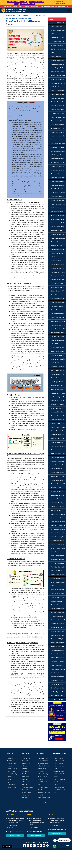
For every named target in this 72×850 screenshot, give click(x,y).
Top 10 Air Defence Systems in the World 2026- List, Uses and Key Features (58, 102)
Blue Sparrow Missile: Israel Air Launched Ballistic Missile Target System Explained (58, 574)
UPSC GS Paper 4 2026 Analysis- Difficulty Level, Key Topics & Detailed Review (58, 22)
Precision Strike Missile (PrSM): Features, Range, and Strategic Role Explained (58, 612)
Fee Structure (43, 761)
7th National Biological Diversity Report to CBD (58, 601)
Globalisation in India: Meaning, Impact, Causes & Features (58, 495)
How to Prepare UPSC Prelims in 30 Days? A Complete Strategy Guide (58, 385)
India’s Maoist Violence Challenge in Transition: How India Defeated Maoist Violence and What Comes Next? (58, 650)
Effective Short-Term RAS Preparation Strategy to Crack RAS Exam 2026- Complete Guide (58, 30)
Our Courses (26, 754)
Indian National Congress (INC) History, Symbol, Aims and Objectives (58, 393)
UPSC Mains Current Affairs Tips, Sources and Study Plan (58, 219)
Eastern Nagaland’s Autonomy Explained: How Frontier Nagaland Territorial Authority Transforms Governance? (58, 692)
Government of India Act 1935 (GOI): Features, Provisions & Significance (58, 514)
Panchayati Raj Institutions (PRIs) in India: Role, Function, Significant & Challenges (58, 276)
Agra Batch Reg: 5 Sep (27, 3)
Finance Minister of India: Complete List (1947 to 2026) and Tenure (58, 226)
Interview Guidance (25, 796)
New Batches (43, 763)
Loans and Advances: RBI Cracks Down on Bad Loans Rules (58, 347)
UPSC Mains (59, 763)
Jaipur (50, 815)
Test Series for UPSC (59, 791)
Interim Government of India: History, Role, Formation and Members (58, 204)
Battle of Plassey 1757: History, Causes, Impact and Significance (58, 291)
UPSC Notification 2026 (59, 770)
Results (10, 766)
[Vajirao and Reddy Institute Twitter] (28, 845)
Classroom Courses (26, 759)
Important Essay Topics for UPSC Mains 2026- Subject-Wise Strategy (58, 98)
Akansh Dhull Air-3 (44, 799)
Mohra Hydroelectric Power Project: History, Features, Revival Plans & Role (58, 423)
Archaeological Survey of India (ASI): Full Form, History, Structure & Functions (58, 529)
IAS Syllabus (59, 758)
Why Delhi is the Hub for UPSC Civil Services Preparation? (58, 230)
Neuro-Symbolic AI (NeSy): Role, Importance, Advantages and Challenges (58, 249)
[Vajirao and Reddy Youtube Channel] (34, 846)
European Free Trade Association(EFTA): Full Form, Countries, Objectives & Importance (58, 521)
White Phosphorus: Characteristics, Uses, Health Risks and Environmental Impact (58, 453)
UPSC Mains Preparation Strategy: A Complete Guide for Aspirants (58, 87)
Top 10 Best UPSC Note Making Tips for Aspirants (58, 272)
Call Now (8, 846)
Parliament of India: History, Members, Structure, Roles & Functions (58, 461)
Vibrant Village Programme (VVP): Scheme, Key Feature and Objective (58, 370)
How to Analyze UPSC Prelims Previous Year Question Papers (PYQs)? (58, 325)
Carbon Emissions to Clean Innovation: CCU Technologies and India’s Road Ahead (58, 654)
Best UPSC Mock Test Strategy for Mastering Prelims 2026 (58, 363)
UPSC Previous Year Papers (59, 780)
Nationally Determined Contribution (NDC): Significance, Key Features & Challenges (58, 484)
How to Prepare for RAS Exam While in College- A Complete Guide (58, 68)
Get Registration (44, 766)
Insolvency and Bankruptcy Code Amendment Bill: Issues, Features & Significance (58, 427)
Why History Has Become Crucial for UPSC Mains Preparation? (58, 155)
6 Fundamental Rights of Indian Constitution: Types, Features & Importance (58, 639)
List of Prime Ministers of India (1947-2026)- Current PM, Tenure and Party (58, 143)
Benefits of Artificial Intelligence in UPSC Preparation (58, 525)
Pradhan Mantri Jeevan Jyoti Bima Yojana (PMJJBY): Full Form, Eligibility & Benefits (58, 310)
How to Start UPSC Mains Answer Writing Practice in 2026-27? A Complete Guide (58, 75)
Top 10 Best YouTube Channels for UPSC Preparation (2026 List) (58, 83)
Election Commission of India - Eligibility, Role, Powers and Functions (58, 279)
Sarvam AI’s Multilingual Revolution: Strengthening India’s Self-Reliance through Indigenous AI (58, 695)
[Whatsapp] (55, 847)
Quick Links (41, 754)
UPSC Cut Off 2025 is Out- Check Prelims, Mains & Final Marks (58, 582)
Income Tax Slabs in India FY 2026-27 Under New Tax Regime (58, 578)
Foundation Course (26, 783)
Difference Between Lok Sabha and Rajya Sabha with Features (58, 419)
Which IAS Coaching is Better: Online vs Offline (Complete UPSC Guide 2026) (58, 344)
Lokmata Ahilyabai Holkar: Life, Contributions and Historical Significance (58, 151)
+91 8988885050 (12, 825)
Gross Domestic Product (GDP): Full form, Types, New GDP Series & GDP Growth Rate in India (58, 548)
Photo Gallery (12, 771)
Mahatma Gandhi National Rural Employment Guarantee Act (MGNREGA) (58, 605)
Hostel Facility (12, 774)
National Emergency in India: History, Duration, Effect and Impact (58, 298)
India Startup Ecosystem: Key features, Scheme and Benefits (58, 355)
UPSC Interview (60, 766)
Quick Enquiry (43, 774)
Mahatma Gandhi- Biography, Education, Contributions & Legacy (58, 177)
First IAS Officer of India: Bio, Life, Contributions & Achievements (58, 491)
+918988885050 (58, 1)
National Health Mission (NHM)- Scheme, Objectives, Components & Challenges (58, 174)
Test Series (27, 792)
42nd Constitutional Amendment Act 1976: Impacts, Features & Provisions (58, 616)
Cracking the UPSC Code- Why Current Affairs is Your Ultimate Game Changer (58, 41)
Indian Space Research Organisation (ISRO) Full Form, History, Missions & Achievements (58, 552)
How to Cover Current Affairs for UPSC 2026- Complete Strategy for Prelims (58, 404)
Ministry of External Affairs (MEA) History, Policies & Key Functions (58, 676)
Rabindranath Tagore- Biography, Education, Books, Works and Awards (58, 253)
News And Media (44, 803)
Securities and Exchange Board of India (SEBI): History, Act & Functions (58, 181)
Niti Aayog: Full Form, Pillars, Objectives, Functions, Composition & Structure (58, 480)
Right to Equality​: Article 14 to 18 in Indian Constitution (58, 438)
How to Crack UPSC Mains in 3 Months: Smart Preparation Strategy (58, 234)
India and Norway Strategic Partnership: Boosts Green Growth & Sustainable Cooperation (58, 268)
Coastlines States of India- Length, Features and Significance (58, 196)
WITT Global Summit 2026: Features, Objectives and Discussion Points (58, 510)
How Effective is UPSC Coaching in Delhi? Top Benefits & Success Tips (58, 105)
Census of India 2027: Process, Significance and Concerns (58, 317)
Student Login (43, 758)
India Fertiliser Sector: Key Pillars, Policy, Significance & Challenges (58, 238)
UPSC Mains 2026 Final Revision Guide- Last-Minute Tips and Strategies (58, 124)
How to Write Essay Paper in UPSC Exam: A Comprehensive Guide (58, 132)
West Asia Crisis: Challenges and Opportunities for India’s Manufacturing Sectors (58, 412)
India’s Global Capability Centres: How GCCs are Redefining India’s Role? (58, 680)
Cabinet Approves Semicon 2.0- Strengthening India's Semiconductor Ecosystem (58, 71)
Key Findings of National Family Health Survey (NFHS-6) (58, 211)
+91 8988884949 (33, 827)
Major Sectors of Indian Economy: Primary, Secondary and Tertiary (58, 450)
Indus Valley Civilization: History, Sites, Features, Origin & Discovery (58, 340)
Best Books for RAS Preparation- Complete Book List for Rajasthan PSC (58, 49)
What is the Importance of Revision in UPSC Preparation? (58, 257)
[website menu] (69, 10)
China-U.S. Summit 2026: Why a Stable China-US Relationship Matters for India (58, 287)
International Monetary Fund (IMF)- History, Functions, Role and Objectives (58, 185)
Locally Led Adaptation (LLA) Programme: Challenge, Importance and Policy (58, 366)
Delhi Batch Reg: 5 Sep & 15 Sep (17, 1)
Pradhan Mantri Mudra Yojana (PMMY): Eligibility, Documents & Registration (58, 431)
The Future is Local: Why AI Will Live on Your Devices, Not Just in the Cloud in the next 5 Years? (58, 699)
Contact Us (11, 784)
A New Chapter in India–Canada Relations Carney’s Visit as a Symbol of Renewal (58, 642)
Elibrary (10, 776)
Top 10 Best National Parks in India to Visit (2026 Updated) (58, 306)
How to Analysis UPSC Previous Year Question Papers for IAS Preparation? (58, 56)
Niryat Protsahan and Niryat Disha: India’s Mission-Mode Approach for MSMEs (58, 665)
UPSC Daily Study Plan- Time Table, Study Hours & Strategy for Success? (58, 79)
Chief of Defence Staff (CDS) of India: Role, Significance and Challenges (58, 295)
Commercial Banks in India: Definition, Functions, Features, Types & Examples (58, 158)
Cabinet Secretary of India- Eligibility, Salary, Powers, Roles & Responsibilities (58, 635)
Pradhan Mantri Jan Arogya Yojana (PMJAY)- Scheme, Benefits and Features (58, 162)
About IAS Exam (59, 754)
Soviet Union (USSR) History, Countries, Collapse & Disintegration (58, 166)
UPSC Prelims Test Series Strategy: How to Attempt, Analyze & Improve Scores (58, 302)
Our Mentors (12, 763)
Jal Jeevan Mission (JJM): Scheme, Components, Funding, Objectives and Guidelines (58, 502)
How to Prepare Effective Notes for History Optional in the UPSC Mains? (58, 60)
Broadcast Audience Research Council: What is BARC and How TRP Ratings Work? (58, 623)
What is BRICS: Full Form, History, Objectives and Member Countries (58, 476)
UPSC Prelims (59, 761)
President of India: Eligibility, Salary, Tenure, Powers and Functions (58, 434)
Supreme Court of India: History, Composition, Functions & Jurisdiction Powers (58, 487)
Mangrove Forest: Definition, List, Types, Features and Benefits (58, 121)
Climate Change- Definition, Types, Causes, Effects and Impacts (58, 109)
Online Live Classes (26, 765)
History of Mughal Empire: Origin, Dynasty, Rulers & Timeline (58, 442)
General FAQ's (59, 787)
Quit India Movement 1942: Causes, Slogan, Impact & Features (58, 533)
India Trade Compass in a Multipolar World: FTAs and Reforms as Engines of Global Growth (58, 661)
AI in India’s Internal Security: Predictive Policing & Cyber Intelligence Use (58, 465)
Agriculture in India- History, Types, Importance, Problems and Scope (58, 215)
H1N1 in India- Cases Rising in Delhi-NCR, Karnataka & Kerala (58, 26)
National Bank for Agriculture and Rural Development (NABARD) (58, 457)
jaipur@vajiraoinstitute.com (58, 829)
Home (9, 15)
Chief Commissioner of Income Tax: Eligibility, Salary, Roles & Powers (58, 620)
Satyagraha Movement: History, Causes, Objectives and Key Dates (58, 94)
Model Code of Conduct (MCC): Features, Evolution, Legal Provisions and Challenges (58, 506)
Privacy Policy (12, 787)
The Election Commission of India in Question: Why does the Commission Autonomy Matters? (58, 673)
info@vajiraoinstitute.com (15, 832)
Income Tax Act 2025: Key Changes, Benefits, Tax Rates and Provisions (58, 472)
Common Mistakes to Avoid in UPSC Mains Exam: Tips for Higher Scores (58, 242)
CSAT (25, 768)
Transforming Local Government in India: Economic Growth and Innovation (58, 283)
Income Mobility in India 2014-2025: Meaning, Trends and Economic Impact (58, 608)
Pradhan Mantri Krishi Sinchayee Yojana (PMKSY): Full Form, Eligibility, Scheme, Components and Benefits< (58, 540)
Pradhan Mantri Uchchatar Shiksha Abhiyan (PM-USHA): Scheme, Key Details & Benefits (58, 378)
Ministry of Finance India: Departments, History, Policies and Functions (58, 416)
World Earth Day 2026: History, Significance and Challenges (58, 389)
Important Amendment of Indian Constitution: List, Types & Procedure (58, 499)
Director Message (10, 759)
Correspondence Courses (28, 788)
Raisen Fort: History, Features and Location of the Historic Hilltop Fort (58, 537)
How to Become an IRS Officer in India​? (58, 559)
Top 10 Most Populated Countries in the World (58, 189)
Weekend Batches (25, 773)
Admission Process (42, 770)
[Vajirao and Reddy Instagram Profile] (31, 846)
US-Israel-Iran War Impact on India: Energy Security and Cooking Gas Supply (58, 586)
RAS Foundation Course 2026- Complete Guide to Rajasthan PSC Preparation (58, 53)
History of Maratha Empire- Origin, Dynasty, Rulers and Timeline (58, 140)
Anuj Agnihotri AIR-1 (43, 788)
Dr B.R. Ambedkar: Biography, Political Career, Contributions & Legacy (58, 688)
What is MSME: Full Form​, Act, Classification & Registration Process (58, 657)
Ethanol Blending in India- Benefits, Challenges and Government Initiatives (58, 90)
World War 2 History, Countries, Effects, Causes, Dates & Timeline (58, 321)
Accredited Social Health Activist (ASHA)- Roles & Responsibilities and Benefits (58, 136)
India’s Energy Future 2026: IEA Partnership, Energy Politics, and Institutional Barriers (58, 684)
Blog (14, 15)
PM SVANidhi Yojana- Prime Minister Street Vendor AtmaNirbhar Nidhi (58, 192)
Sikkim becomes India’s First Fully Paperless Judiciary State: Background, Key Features (58, 332)
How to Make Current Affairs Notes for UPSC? (58, 329)
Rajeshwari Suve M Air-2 (44, 794)
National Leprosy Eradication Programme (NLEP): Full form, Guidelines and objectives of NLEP (58, 593)
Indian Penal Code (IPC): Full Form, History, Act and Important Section (58, 374)
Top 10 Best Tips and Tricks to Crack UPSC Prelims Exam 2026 (58, 567)
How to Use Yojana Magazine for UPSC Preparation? (58, 147)
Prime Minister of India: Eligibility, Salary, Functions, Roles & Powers (58, 518)
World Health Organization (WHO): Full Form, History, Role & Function (58, 208)
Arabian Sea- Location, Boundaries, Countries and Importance (58, 128)
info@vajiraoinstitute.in (35, 831)
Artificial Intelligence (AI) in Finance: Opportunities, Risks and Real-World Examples (58, 397)
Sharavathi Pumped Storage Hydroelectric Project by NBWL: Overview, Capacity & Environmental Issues (58, 627)
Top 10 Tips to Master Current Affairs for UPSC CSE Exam (58, 381)
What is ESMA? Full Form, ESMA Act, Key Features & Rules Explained (58, 571)
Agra (29, 815)
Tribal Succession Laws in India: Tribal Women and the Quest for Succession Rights (58, 669)
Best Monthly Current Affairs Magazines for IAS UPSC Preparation (58, 200)
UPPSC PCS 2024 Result (60, 775)
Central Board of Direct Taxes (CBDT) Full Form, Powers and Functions (58, 264)
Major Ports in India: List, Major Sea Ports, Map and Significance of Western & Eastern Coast (58, 555)
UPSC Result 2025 (42, 783)
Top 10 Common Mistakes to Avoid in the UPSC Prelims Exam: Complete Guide (58, 336)
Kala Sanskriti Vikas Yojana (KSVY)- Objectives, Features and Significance (58, 64)
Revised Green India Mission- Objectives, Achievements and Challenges (58, 37)
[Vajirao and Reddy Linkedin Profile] (44, 846)
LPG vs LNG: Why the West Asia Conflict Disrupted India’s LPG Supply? (58, 468)
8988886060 (9, 828)
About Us (9, 754)
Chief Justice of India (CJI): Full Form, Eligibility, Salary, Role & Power (58, 359)
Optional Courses (25, 778)
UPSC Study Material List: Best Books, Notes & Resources (58, 408)
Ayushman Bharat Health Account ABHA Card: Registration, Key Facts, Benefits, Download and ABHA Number (58, 117)
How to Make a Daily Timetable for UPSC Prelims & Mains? (58, 400)
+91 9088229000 (55, 825)
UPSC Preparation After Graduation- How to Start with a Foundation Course (58, 34)
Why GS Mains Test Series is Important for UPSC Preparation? (58, 351)
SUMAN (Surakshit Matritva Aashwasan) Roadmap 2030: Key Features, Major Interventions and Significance (58, 113)
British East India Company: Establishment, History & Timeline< (58, 544)
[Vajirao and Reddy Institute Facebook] (24, 846)
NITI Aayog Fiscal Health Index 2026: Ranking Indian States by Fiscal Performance (58, 563)
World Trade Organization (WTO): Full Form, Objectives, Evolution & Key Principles (58, 589)
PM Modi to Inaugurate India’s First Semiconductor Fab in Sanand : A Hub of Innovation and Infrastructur (58, 646)
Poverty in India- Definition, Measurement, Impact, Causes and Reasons (58, 313)
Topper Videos (12, 768)
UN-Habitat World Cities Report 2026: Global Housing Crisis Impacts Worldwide (58, 260)
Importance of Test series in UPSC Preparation (58, 446)
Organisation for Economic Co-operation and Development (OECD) (58, 170)
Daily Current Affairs (43, 778)
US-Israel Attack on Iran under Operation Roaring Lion (58, 631)
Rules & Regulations (10, 780)
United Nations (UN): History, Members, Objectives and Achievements (58, 223)
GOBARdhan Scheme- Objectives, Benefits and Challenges (58, 45)
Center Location (15, 835)
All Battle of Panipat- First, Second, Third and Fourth (58, 245)
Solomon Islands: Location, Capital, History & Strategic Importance (58, 597)
